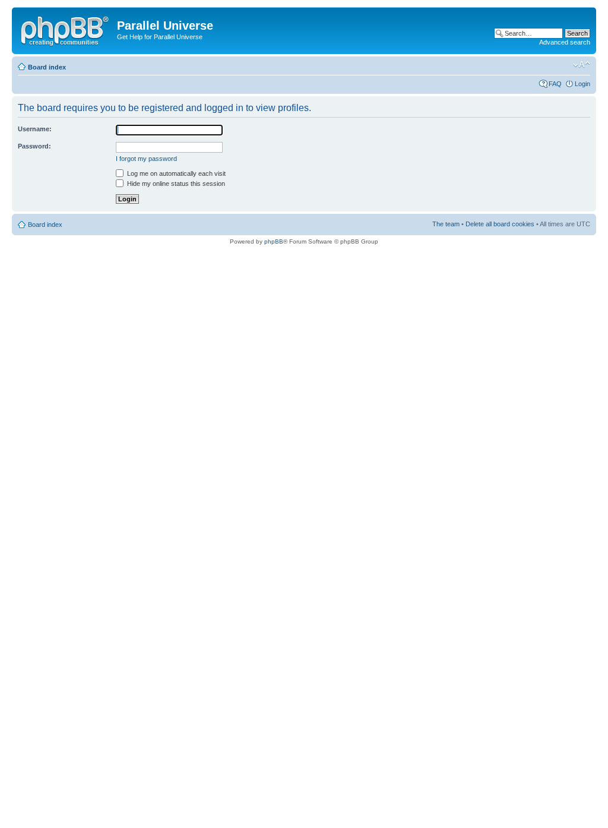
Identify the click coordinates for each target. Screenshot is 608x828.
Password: (34, 146)
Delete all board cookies (500, 223)
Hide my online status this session (175, 183)
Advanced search (564, 42)
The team (446, 223)
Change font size (581, 64)
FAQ (555, 83)
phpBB (273, 241)
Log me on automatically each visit (175, 173)
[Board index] (66, 29)
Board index (47, 67)
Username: (35, 128)
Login (582, 83)
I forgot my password (146, 158)
